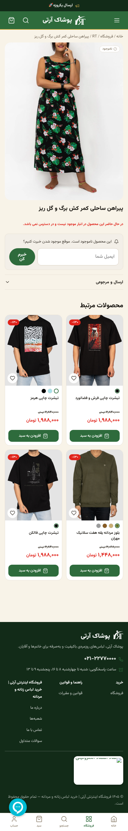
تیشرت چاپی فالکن (44, 533)
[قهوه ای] (104, 525)
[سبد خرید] (11, 20)
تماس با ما (34, 730)
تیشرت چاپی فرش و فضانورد (97, 398)
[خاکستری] (98, 525)
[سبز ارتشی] (117, 525)
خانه (119, 36)
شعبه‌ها (36, 719)
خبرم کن (22, 256)
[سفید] (56, 391)
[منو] (116, 20)
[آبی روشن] (50, 391)
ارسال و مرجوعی (109, 282)
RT (94, 36)
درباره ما (36, 708)
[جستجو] (25, 20)
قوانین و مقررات (70, 693)
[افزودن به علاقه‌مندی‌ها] (74, 378)
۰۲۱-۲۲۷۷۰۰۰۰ (100, 659)
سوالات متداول (30, 741)
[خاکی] (111, 525)
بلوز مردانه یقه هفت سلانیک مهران (98, 536)
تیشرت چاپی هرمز (44, 398)
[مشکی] (117, 391)
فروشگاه (106, 36)
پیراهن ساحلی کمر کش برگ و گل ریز (61, 36)
